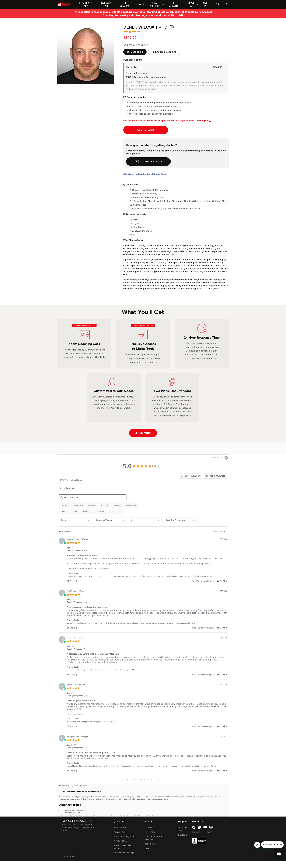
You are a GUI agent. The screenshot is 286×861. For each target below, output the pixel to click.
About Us (191, 4)
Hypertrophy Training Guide (124, 836)
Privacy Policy (150, 832)
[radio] (64, 505)
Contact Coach (151, 161)
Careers (148, 848)
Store (138, 4)
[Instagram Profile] (171, 27)
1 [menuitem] (134, 779)
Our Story (148, 827)
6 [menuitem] (151, 779)
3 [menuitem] (141, 779)
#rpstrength (196, 832)
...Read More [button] (103, 568)
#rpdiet (209, 832)
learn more (143, 433)
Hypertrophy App (120, 827)
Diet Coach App (119, 832)
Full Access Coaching (164, 51)
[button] (218, 4)
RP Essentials (135, 51)
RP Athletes (173, 4)
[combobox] (75, 520)
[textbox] (226, 532)
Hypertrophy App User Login (124, 853)
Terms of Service (151, 844)
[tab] (190, 476)
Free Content (154, 4)
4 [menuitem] (144, 779)
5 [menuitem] (148, 779)
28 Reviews (141, 31)
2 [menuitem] (138, 779)
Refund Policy (183, 835)
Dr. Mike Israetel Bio (121, 841)
